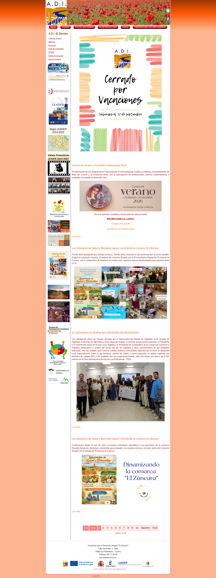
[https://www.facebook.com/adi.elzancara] (168, 19)
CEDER (51, 52)
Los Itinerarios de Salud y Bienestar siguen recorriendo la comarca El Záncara (115, 248)
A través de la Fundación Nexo (120, 229)
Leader (65, 27)
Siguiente (145, 528)
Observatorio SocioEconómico (150, 27)
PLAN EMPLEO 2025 (107, 27)
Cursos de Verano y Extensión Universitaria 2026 (99, 165)
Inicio (53, 27)
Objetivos (51, 42)
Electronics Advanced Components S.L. (111, 576)
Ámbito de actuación (55, 56)
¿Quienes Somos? (55, 38)
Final (155, 528)
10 (137, 528)
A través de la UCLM (121, 224)
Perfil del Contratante (56, 49)
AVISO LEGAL (98, 569)
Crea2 (125, 27)
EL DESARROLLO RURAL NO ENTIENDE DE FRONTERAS (105, 332)
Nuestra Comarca (54, 59)
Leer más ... (77, 236)
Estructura (52, 45)
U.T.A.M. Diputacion (84, 27)
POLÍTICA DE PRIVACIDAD (115, 569)
